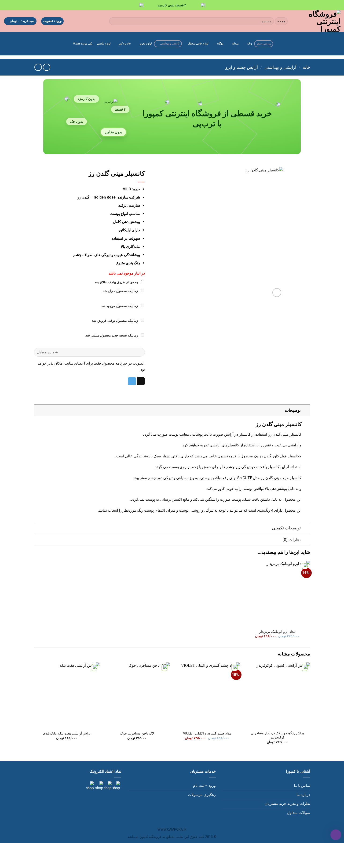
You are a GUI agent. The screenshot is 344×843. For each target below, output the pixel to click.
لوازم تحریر (145, 43)
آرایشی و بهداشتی (169, 43)
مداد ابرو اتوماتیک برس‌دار (277, 632)
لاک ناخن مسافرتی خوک (137, 733)
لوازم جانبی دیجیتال (198, 43)
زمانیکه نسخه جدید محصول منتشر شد (112, 335)
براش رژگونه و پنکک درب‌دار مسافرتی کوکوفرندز (277, 735)
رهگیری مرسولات (202, 794)
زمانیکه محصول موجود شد (120, 306)
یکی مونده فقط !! (82, 43)
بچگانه (220, 43)
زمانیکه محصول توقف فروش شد (115, 321)
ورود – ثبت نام (204, 785)
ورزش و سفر (264, 43)
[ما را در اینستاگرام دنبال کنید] (116, 786)
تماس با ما (302, 785)
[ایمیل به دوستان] (141, 381)
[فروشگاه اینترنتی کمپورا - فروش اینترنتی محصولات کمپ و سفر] (318, 21)
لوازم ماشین (103, 43)
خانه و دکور (125, 43)
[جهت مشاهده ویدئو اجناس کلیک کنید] (98, 786)
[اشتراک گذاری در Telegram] (132, 381)
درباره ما (303, 794)
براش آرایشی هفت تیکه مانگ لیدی (67, 733)
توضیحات (293, 410)
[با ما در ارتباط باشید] (90, 786)
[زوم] (277, 292)
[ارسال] (114, 21)
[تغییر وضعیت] (305, 410)
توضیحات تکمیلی (286, 528)
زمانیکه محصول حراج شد (121, 291)
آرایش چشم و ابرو (241, 67)
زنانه (249, 43)
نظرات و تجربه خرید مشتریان (287, 803)
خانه (306, 67)
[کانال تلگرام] (107, 786)
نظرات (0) (291, 539)
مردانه (235, 43)
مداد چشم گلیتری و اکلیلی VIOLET (207, 733)
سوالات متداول (298, 812)
